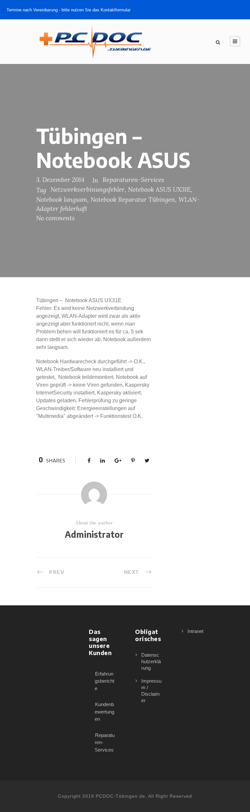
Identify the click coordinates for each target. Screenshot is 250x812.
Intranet (195, 631)
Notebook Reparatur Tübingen (132, 199)
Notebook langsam (61, 199)
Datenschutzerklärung (151, 661)
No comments (55, 218)
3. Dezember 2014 (60, 180)
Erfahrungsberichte (104, 681)
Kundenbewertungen (104, 712)
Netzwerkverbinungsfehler (87, 189)
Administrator (94, 534)
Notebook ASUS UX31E (159, 189)
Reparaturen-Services (133, 180)
